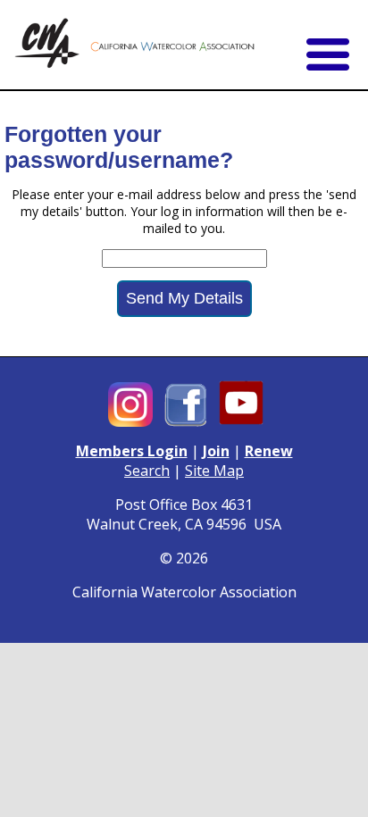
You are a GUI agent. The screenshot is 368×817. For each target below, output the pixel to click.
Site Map (214, 470)
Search (147, 470)
